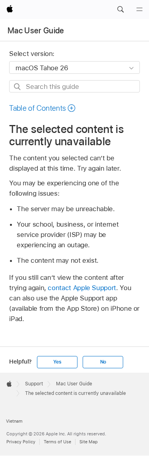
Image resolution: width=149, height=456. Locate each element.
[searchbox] (74, 86)
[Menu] (139, 9)
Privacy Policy (20, 441)
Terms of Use (57, 441)
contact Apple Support (82, 288)
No (103, 362)
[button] (120, 9)
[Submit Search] (18, 87)
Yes (57, 362)
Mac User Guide (36, 30)
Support (34, 384)
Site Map (88, 441)
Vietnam (14, 421)
